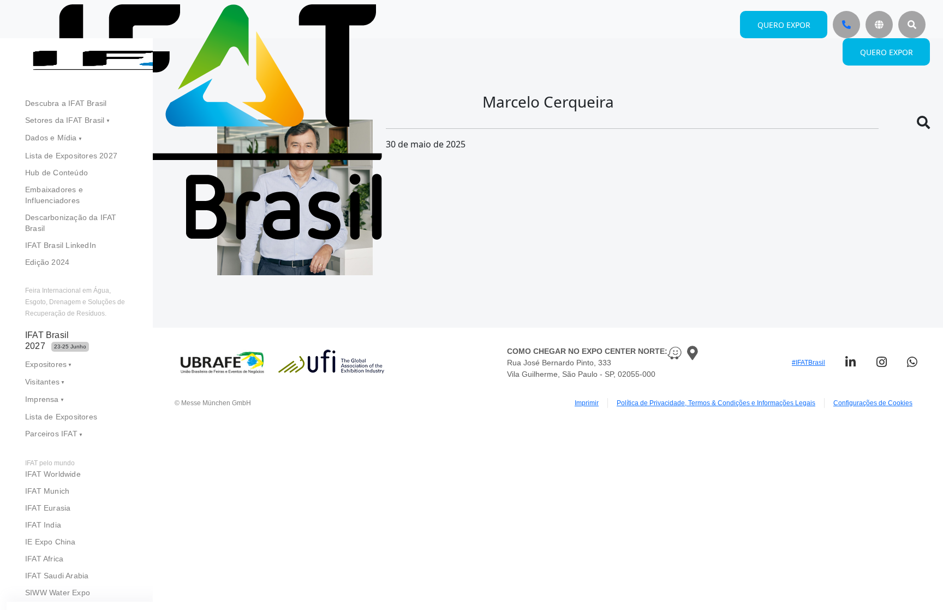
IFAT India (43, 524)
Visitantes (42, 381)
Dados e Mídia (51, 137)
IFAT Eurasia (47, 508)
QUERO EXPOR (886, 52)
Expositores (46, 364)
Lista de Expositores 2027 (71, 155)
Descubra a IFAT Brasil (65, 103)
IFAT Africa (44, 558)
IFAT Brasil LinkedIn (60, 245)
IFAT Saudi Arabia (56, 575)
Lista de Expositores (61, 416)
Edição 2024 (47, 262)
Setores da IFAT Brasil (64, 120)
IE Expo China (50, 541)
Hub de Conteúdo (56, 172)
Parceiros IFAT (51, 433)
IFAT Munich (47, 491)
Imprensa (42, 399)
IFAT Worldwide (53, 474)
